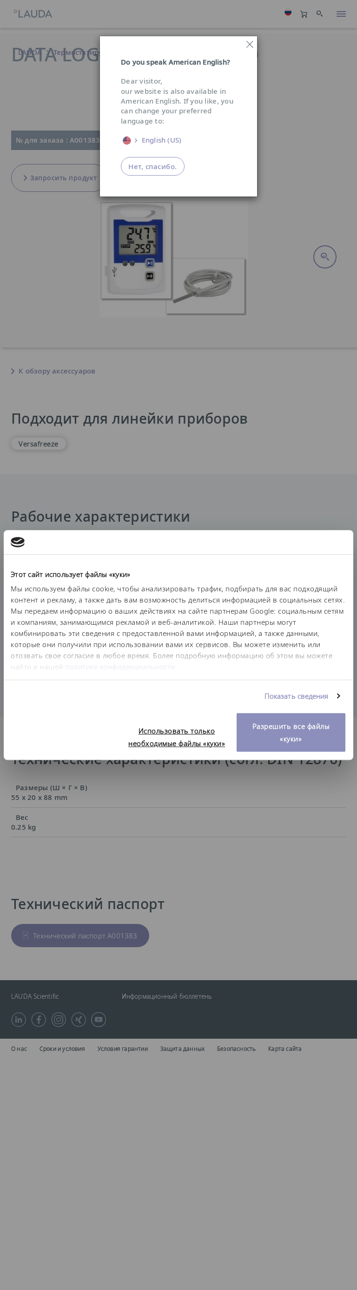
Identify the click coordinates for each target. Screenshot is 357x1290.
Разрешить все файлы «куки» (291, 732)
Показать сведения (296, 696)
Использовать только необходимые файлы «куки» (176, 737)
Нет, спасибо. (152, 166)
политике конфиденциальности (120, 667)
